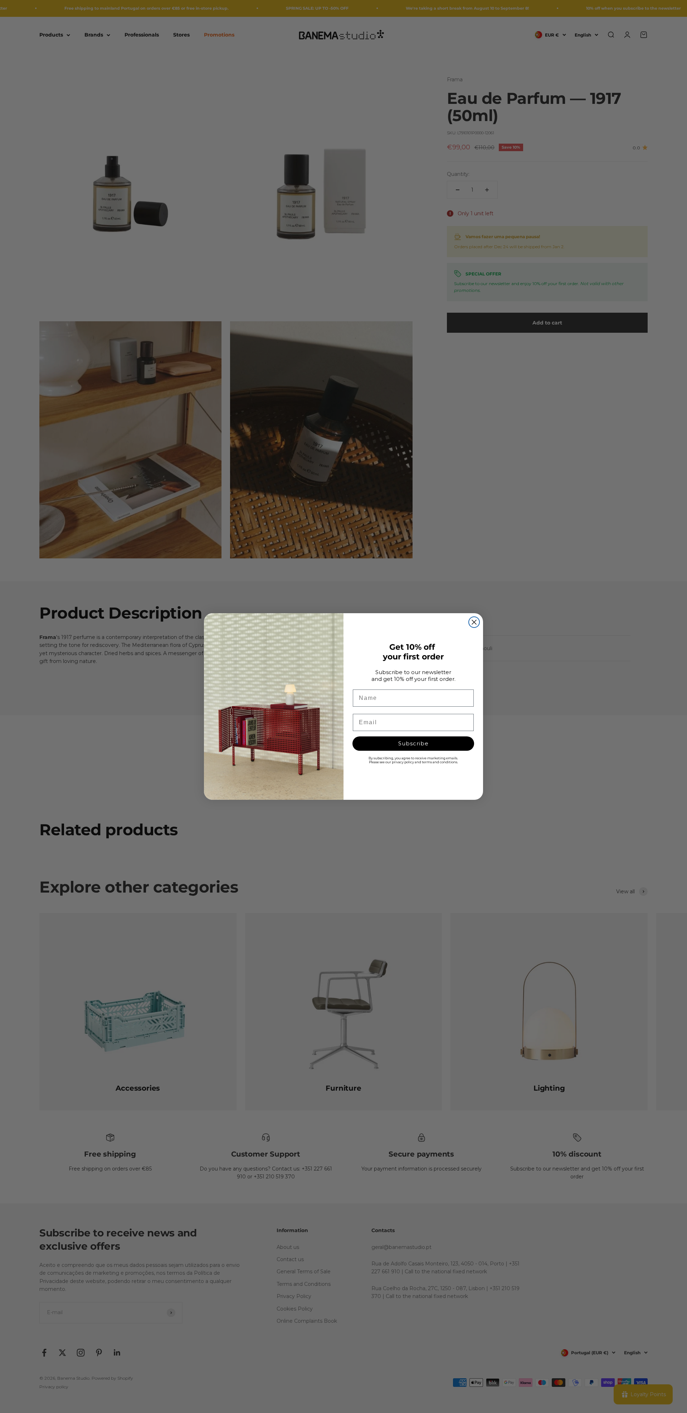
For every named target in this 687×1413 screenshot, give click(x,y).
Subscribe (413, 743)
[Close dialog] (474, 622)
